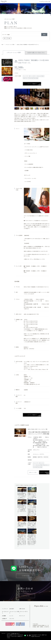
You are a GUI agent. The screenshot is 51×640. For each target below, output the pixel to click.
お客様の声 (4, 618)
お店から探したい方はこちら (36, 53)
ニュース (11, 615)
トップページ (5, 608)
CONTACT (25, 575)
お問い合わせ (22, 608)
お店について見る (33, 472)
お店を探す (11, 608)
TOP (2, 44)
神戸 (5, 38)
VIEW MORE (25, 596)
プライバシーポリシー (23, 612)
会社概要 (4, 615)
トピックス (11, 618)
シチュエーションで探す (10, 44)
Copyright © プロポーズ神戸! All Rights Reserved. (39, 635)
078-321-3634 (43, 1)
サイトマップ (22, 615)
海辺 (9, 38)
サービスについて (5, 612)
